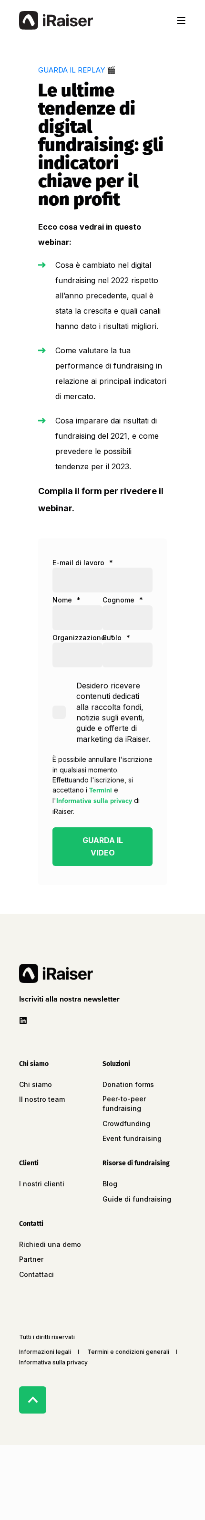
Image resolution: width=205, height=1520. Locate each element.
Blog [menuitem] (109, 1184)
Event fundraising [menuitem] (132, 1138)
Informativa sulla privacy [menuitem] (53, 1362)
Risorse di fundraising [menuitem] (136, 1163)
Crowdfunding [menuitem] (126, 1123)
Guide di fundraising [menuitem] (136, 1199)
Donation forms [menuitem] (128, 1084)
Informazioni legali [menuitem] (45, 1351)
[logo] (56, 973)
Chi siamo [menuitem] (34, 1064)
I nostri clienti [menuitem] (41, 1184)
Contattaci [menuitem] (36, 1274)
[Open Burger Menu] (181, 20)
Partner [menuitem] (31, 1259)
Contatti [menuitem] (31, 1224)
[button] (71, 999)
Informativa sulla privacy (94, 801)
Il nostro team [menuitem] (42, 1099)
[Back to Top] (32, 1400)
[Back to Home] (56, 20)
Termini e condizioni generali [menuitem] (128, 1351)
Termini (100, 790)
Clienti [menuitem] (29, 1163)
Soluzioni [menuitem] (116, 1064)
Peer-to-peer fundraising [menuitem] (124, 1103)
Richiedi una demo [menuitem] (50, 1244)
